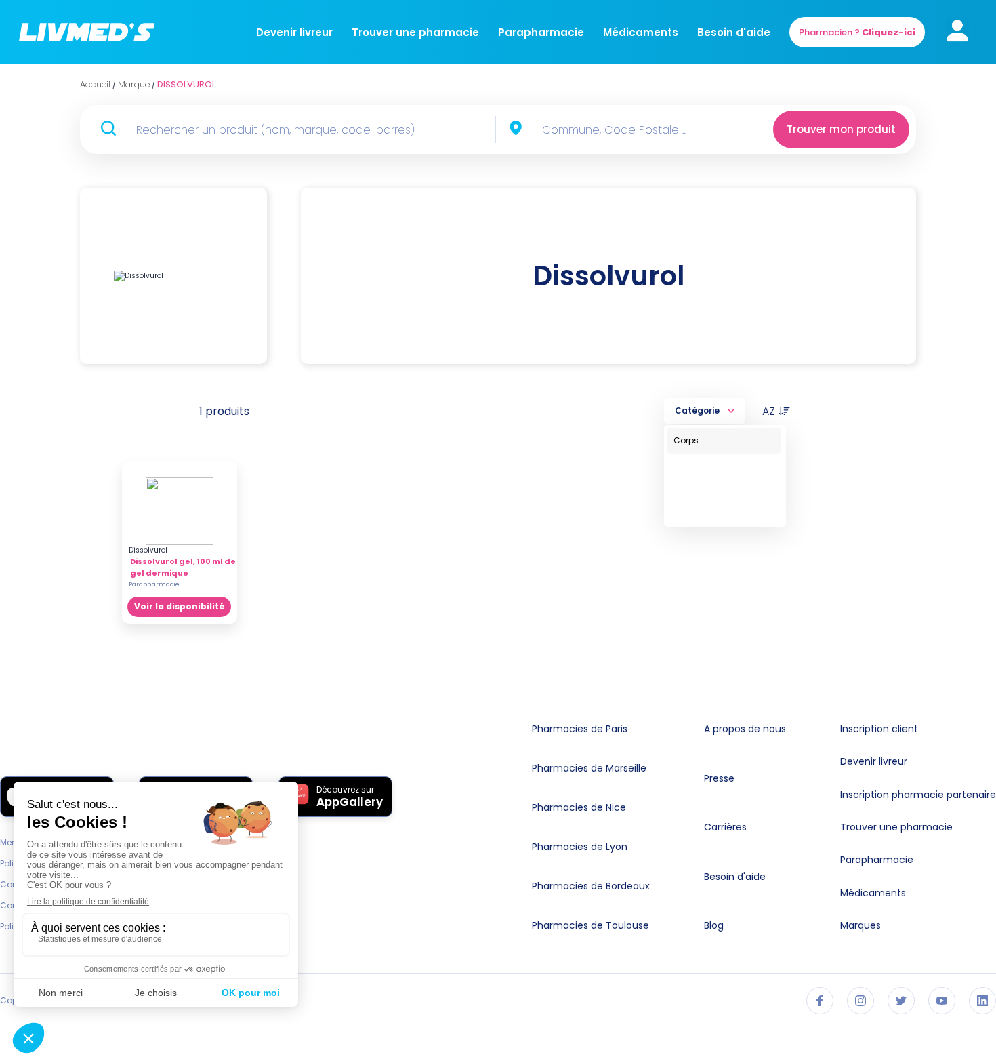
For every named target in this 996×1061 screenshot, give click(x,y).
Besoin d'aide (733, 32)
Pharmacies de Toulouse (590, 925)
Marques (860, 925)
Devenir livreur (294, 32)
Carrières (725, 827)
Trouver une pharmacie (415, 32)
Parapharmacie (541, 32)
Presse (719, 778)
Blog (714, 925)
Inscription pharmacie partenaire (918, 794)
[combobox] (640, 129)
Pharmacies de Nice (579, 807)
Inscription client (879, 729)
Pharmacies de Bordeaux (591, 886)
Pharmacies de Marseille (589, 768)
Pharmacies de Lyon (579, 847)
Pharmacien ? (857, 32)
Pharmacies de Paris (579, 729)
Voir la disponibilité (179, 606)
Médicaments (640, 32)
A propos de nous (745, 729)
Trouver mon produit (841, 129)
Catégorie (697, 410)
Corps (686, 440)
